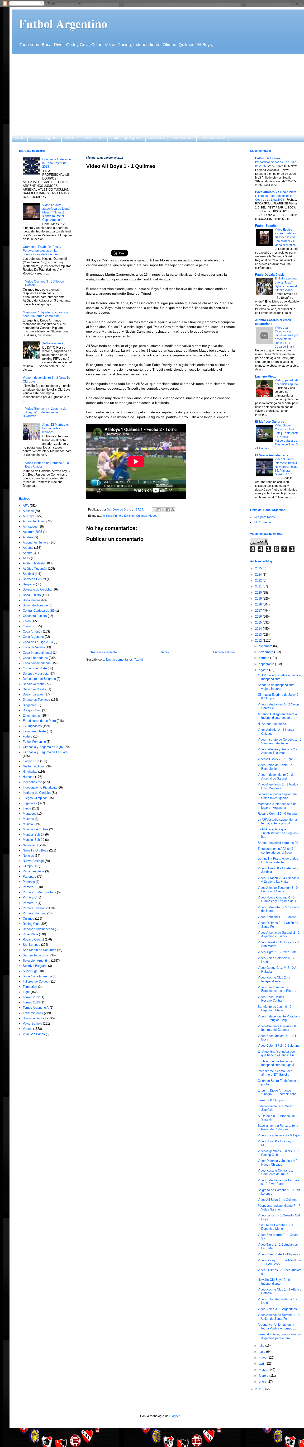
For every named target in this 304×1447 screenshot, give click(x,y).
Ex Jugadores (32, 726)
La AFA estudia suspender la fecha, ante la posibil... (277, 821)
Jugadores (30, 803)
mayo (263, 1357)
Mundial (28, 824)
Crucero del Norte (35, 668)
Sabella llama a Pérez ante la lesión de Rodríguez (278, 1127)
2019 (259, 598)
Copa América (32, 631)
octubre (264, 658)
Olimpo (28, 866)
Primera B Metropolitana (39, 892)
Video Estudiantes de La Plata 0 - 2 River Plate (278, 1182)
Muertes (28, 819)
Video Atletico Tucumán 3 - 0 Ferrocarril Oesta (278, 889)
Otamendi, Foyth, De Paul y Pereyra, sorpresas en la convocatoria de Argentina (42, 250)
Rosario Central (33, 939)
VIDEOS (71, 138)
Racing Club (31, 924)
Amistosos (30, 526)
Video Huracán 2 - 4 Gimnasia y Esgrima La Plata (278, 880)
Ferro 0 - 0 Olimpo (270, 1100)
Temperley (30, 986)
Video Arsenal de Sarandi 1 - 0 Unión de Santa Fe (278, 1316)
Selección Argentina (44, 138)
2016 (259, 616)
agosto (264, 670)
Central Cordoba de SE (38, 610)
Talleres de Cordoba (36, 981)
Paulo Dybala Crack (269, 274)
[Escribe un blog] (159, 509)
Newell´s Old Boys (35, 850)
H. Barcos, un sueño (272, 724)
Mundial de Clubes (35, 829)
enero (263, 1381)
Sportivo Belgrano (35, 966)
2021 (259, 586)
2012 (259, 640)
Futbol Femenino (34, 741)
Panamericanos (33, 871)
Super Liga (30, 971)
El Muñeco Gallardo (269, 421)
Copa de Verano (34, 647)
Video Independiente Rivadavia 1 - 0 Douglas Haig (279, 1018)
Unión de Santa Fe (35, 1018)
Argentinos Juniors (35, 542)
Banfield (28, 574)
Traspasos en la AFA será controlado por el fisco (275, 850)
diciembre (266, 646)
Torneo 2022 (31, 997)
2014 (259, 628)
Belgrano (29, 584)
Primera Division (182, 138)
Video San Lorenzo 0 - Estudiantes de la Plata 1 (277, 989)
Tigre (26, 992)
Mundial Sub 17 (33, 834)
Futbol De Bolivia (267, 158)
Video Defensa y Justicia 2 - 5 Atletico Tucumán (278, 751)
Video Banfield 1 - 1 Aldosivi (277, 917)
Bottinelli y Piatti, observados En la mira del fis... (278, 860)
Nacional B (156, 138)
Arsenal (28, 547)
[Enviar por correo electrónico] (154, 509)
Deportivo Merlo (33, 684)
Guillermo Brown (34, 766)
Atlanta (28, 553)
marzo (263, 1369)
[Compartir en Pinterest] (172, 509)
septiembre (267, 664)
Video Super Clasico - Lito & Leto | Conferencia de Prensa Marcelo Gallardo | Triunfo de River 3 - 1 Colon (277, 437)
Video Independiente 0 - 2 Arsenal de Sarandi (275, 776)
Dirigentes (30, 705)
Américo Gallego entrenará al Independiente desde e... (278, 716)
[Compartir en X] (163, 509)
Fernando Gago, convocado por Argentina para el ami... (279, 1336)
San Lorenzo (31, 944)
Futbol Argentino (63, 23)
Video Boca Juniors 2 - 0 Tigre (278, 1135)
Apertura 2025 (32, 532)
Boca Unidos (31, 600)
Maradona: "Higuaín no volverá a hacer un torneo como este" (45, 314)
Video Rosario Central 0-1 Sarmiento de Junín (275, 1172)
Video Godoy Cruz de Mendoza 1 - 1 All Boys (279, 1262)
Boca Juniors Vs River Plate (275, 192)
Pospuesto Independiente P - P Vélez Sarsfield (279, 1207)
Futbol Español (266, 225)
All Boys (106, 515)
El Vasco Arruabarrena (271, 455)
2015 (259, 622)
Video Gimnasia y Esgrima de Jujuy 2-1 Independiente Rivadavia (44, 412)
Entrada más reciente (102, 652)
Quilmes (141, 515)
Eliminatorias (32, 715)
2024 (259, 574)
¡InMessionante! (53, 343)
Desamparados (33, 694)
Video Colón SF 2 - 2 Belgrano (278, 1045)
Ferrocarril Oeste (34, 731)
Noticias (28, 855)
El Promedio (262, 522)
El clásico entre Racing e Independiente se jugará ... (278, 1063)
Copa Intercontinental (37, 652)
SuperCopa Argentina (37, 976)
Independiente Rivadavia (40, 787)
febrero (264, 1375)
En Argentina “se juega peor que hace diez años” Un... (277, 1053)
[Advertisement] (160, 94)
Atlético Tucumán (35, 568)
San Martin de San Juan (39, 950)
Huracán (28, 777)
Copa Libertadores (35, 658)
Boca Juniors (32, 595)
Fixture (27, 736)
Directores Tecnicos (36, 699)
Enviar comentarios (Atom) (124, 659)
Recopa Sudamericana (38, 929)
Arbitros (28, 537)
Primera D (30, 903)
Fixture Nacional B (212, 138)
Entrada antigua (224, 652)
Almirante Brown (34, 521)
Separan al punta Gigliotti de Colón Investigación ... (277, 796)
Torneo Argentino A (36, 1007)
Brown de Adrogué (35, 605)
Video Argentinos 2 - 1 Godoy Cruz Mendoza (278, 786)
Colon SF (29, 626)
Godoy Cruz (31, 761)
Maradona (29, 813)
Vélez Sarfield (32, 1023)
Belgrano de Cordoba (37, 589)
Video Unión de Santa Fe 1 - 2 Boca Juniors (278, 767)
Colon (27, 621)
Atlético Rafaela (34, 563)
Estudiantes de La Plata (39, 721)
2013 (259, 634)
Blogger (174, 1416)
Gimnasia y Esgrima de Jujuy (43, 747)
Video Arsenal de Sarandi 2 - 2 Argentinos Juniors (278, 934)
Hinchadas (30, 771)
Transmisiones (33, 1013)
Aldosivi (28, 511)
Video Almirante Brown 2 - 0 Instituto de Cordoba (277, 1028)
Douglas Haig (32, 710)
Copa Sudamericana (37, 663)
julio (262, 1345)
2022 (259, 580)
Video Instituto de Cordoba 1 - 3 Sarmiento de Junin (279, 741)
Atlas (26, 558)
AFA (26, 505)
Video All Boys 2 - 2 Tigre (275, 759)
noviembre (266, 652)
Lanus (27, 808)
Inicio (165, 652)
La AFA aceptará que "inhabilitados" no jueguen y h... (278, 833)
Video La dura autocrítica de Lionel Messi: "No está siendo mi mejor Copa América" (56, 212)
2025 (259, 568)
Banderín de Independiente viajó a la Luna (276, 686)
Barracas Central (34, 579)
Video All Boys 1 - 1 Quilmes (277, 1199)
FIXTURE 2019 (93, 138)
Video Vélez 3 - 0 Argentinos (277, 1309)
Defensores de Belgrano (39, 679)
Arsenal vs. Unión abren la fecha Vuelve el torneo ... (277, 1326)
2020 (259, 592)
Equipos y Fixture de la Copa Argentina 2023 (56, 162)
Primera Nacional (34, 913)
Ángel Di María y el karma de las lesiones (55, 428)
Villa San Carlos (34, 1034)
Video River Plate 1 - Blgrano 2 (279, 1254)
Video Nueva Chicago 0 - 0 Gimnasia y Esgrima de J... (278, 899)
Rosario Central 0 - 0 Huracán (278, 813)
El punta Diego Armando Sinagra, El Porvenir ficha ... (279, 1092)
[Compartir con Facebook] (168, 509)
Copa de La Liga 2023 (38, 642)
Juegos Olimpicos (35, 798)
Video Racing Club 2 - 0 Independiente (274, 979)
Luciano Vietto (265, 376)
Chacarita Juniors (35, 616)
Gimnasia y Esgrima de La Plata (45, 752)
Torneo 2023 (31, 1002)
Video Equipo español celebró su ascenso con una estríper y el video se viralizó (285, 237)
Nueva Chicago (33, 861)
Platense (29, 882)
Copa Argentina (33, 636)
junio (262, 1351)
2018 (259, 604)
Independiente (32, 782)
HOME (19, 138)
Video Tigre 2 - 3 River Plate (277, 952)
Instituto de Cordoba (37, 792)
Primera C (30, 897)
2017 (259, 610)
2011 (259, 1389)
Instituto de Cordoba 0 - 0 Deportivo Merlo (275, 1227)
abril (262, 1363)
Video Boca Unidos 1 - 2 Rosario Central (274, 998)
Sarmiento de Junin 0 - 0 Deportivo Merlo (274, 1008)
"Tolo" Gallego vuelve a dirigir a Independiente (279, 677)
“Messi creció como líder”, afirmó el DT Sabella (276, 1073)
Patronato (29, 876)
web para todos (264, 517)
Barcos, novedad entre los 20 (278, 843)
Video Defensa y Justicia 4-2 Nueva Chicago (277, 1162)
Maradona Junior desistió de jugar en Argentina (277, 805)
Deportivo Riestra (35, 689)
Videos (152, 515)
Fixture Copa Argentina (126, 138)
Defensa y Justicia (35, 673)
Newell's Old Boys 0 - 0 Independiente (274, 1281)
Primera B (30, 887)
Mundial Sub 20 (33, 840)
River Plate (30, 934)
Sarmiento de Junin (36, 955)
